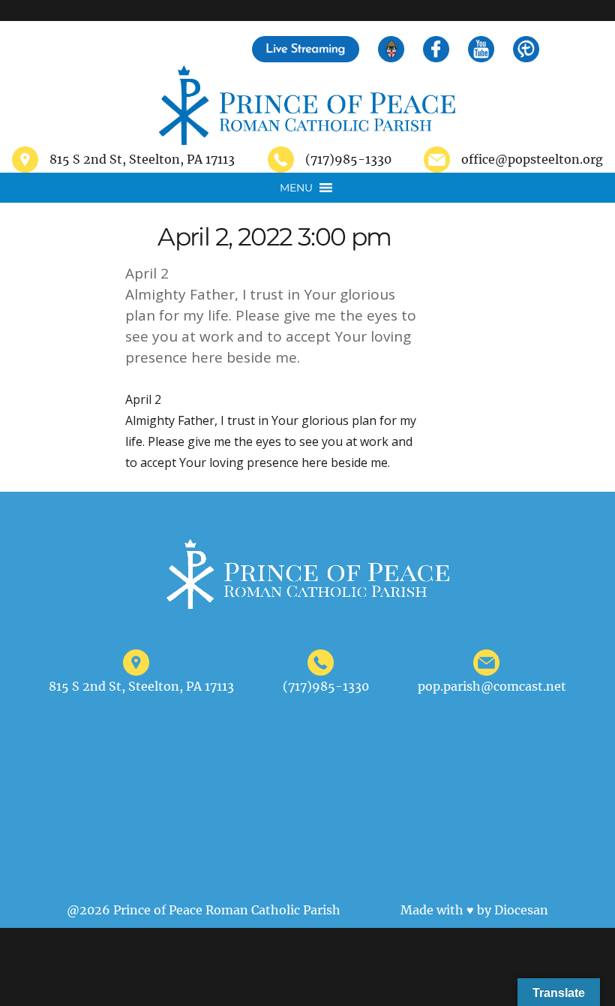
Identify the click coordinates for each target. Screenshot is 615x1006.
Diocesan (521, 909)
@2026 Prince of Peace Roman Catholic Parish (203, 909)
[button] (296, 188)
